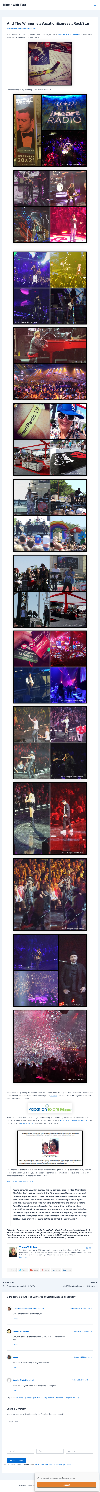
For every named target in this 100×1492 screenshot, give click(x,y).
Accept (67, 1485)
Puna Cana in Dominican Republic (74, 1120)
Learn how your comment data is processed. (53, 1464)
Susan (15, 1357)
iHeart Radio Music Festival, (68, 34)
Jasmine (53, 1096)
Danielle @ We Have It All (23, 1380)
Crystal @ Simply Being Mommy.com (28, 1308)
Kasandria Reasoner (21, 1331)
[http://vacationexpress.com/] (50, 1108)
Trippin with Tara (14, 4)
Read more (23, 1257)
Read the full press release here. (20, 1181)
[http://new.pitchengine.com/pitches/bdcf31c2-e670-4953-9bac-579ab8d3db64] (50, 1148)
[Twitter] (90, 1248)
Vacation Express (27, 1123)
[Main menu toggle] (95, 4)
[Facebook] (86, 1248)
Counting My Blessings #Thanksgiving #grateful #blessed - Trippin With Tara (47, 1398)
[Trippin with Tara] (13, 1252)
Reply (16, 1319)
